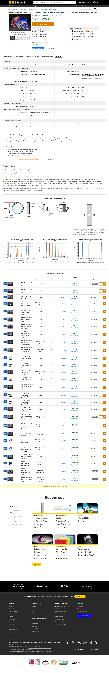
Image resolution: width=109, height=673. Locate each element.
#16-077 (64, 409)
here (65, 486)
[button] (90, 6)
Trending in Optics (18, 524)
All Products (12, 9)
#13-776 (64, 479)
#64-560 (63, 297)
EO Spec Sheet (89, 36)
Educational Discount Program (61, 614)
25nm (22, 176)
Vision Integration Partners (60, 608)
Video (14, 513)
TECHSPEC (12, 627)
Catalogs (80, 606)
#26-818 (64, 426)
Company (35, 6)
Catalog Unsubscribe (82, 611)
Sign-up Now (80, 596)
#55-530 (63, 379)
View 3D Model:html (78, 31)
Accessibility (37, 646)
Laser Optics (35, 626)
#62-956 (63, 433)
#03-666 (63, 402)
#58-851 (63, 342)
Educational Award (58, 616)
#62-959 (63, 471)
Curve (75, 33)
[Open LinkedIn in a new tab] (85, 643)
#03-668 (63, 311)
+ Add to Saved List (37, 48)
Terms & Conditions (28, 646)
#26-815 (64, 417)
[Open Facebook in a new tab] (67, 643)
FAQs (33, 611)
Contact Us (97, 6)
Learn (29, 6)
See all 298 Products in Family (86, 9)
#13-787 (64, 284)
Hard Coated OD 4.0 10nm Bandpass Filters (47, 9)
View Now (42, 522)
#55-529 (63, 358)
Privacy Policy (12, 646)
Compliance (12, 624)
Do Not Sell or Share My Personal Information (40, 648)
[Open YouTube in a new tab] (79, 643)
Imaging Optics (35, 628)
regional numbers (21, 588)
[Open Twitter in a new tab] (73, 643)
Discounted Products (59, 619)
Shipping (34, 606)
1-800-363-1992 (89, 6)
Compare (51, 48)
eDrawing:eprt (77, 36)
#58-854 (63, 372)
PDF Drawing (84, 33)
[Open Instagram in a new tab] (91, 643)
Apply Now (84, 615)
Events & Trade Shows (14, 611)
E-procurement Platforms (60, 624)
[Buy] (104, 283)
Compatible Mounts (47, 56)
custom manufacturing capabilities (29, 159)
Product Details (18, 56)
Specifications (8, 56)
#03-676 (63, 365)
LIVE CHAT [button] (43, 586)
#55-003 (63, 440)
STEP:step (90, 31)
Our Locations (12, 614)
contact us (13, 190)
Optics (17, 9)
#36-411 (64, 350)
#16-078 (64, 456)
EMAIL (66, 586)
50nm (28, 176)
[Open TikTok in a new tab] (96, 643)
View (31, 126)
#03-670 (63, 387)
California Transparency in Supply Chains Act (20, 649)
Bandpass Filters (32, 9)
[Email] (94, 9)
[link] (96, 1)
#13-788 (64, 291)
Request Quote (44, 39)
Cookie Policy (20, 646)
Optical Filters (24, 9)
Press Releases (12, 619)
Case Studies (12, 621)
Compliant (32, 123)
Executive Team (12, 608)
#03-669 (63, 395)
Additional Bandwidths (56, 15)
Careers (11, 616)
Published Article (17, 516)
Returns (33, 608)
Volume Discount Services (60, 611)
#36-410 (64, 319)
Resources (58, 56)
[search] (54, 2)
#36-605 (63, 334)
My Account (85, 2)
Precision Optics (35, 621)
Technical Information (32, 56)
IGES (93, 33)
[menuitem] (13, 6)
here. (52, 159)
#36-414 (64, 326)
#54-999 (63, 463)
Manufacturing (20, 6)
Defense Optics (35, 631)
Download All (77, 39)
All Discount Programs (59, 606)
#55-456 (63, 448)
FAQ (14, 519)
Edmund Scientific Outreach (60, 621)
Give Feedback (35, 614)
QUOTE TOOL (87, 586)
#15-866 (63, 303)
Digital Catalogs (81, 608)
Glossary (15, 521)
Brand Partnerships (13, 629)
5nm (19, 176)
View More (37, 564)
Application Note (17, 510)
